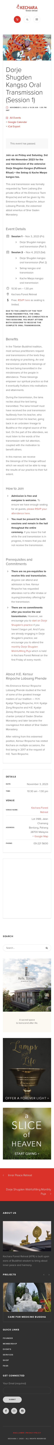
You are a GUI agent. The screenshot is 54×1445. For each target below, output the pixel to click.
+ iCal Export (13, 126)
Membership (10, 1344)
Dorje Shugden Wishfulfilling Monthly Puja (28, 1192)
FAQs (5, 1366)
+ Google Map (40, 836)
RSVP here (24, 300)
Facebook (6, 1411)
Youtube (14, 1411)
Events (7, 1349)
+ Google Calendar (16, 122)
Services (8, 1355)
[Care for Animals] (27, 1297)
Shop (6, 1360)
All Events (15, 117)
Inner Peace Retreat (20, 1175)
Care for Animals (27, 1317)
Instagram (22, 1411)
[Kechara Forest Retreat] (27, 8)
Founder (8, 1338)
